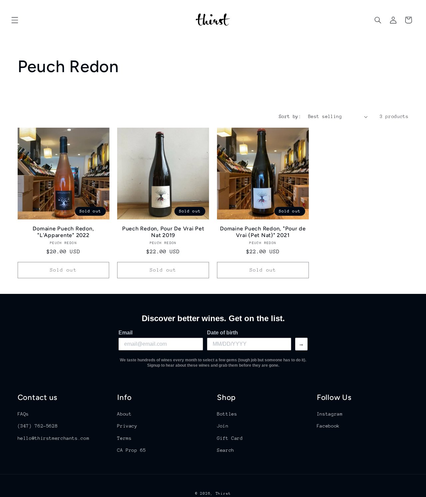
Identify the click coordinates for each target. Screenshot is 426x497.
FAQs (23, 414)
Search (225, 450)
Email (125, 332)
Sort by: (290, 116)
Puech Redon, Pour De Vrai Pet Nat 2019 (163, 231)
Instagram (330, 414)
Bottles (227, 414)
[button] (14, 20)
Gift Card (230, 438)
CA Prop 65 (131, 450)
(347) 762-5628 (38, 426)
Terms (124, 438)
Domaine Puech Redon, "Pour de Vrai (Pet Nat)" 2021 (263, 231)
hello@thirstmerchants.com (54, 438)
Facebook (328, 426)
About (124, 414)
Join (223, 426)
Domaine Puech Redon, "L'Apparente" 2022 (63, 231)
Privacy (127, 426)
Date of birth (222, 332)
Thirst (223, 493)
